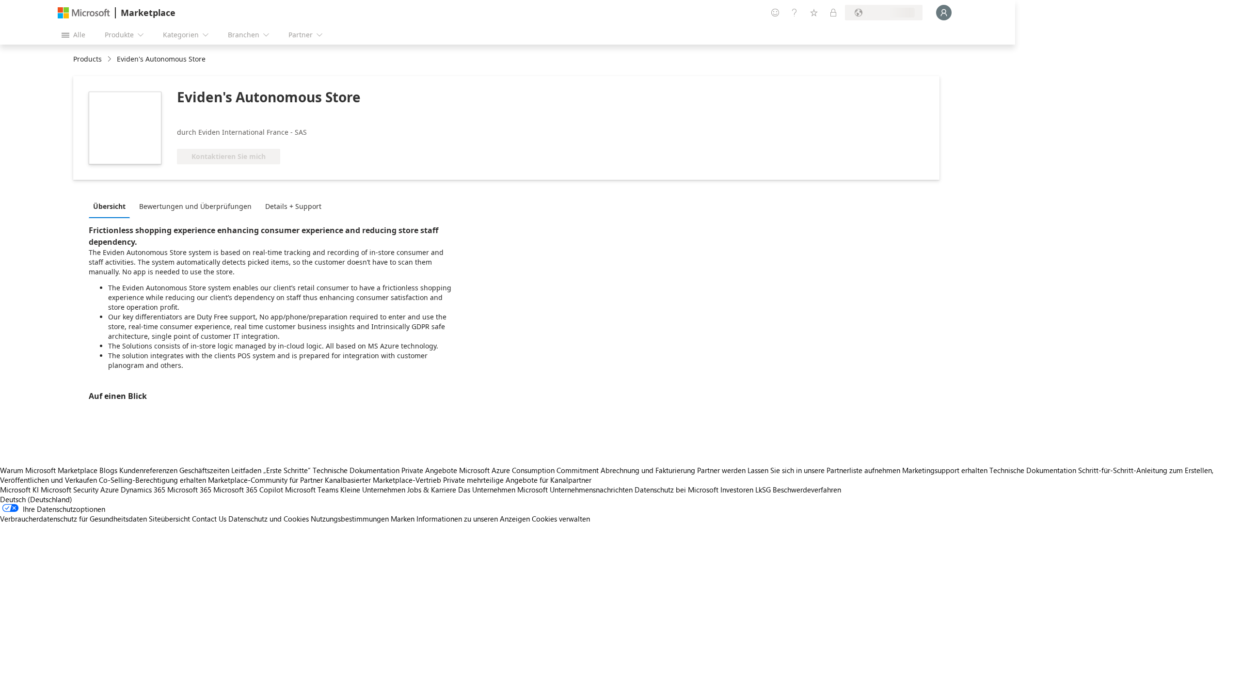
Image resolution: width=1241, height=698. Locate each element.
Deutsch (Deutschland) (36, 499)
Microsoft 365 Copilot (248, 489)
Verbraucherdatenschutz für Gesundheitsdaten (73, 519)
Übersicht (109, 206)
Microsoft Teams (311, 489)
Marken (402, 519)
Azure (109, 489)
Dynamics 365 (143, 489)
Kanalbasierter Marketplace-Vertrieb (383, 480)
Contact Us (209, 519)
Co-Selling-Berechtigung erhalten (152, 480)
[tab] (112, 206)
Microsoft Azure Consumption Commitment (530, 470)
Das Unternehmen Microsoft (503, 489)
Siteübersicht (169, 519)
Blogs (108, 470)
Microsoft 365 (189, 489)
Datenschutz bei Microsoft (676, 489)
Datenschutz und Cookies (268, 519)
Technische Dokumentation (356, 470)
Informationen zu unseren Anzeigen (473, 519)
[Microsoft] (84, 12)
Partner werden (721, 470)
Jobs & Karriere (431, 489)
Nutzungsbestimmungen (350, 519)
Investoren (736, 489)
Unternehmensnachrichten (591, 489)
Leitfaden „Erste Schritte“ (271, 470)
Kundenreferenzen (148, 470)
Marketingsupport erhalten (944, 470)
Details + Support (293, 206)
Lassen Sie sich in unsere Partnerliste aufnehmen (824, 470)
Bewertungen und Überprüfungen (195, 206)
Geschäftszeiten (204, 470)
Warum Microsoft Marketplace (48, 470)
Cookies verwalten (561, 519)
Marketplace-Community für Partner (265, 480)
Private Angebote (429, 470)
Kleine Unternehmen (372, 489)
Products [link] (87, 58)
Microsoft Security (69, 489)
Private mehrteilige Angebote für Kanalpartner (517, 480)
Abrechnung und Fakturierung (648, 470)
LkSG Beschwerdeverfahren (798, 489)
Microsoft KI (19, 489)
